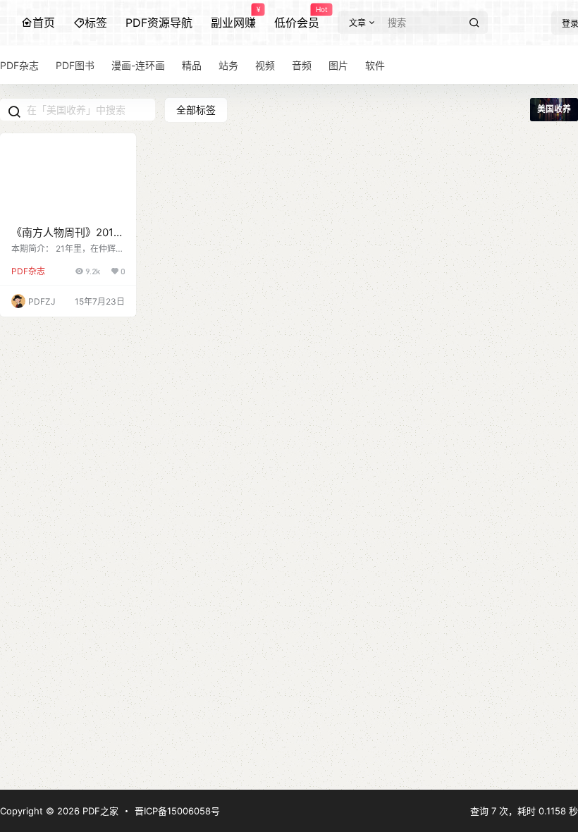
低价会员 (296, 17)
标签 (96, 23)
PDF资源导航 (158, 23)
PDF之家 (99, 810)
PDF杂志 (28, 271)
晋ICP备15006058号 (177, 810)
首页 (43, 23)
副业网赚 (233, 17)
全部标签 (196, 110)
